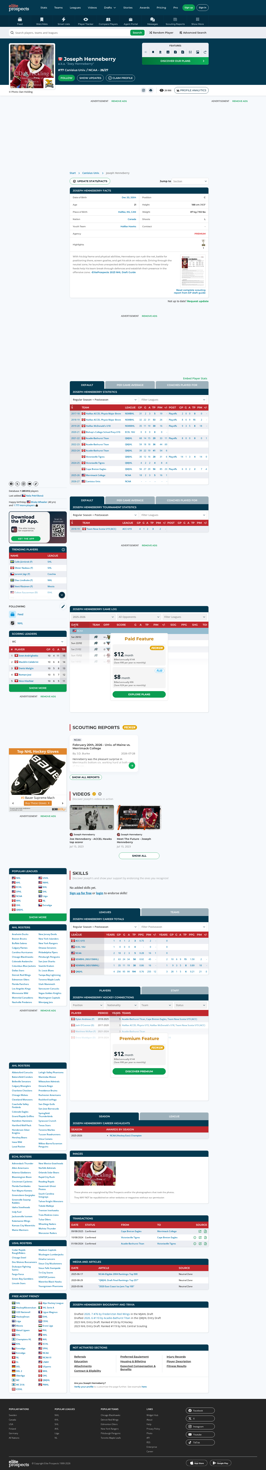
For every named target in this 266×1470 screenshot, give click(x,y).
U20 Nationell (23, 1312)
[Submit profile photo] (197, 52)
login (99, 893)
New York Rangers (48, 943)
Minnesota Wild (20, 993)
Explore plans (139, 694)
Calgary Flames (20, 947)
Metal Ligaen (23, 1330)
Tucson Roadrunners (49, 1134)
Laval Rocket (18, 1146)
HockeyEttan (22, 1316)
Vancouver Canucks (49, 988)
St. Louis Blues (46, 970)
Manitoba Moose (47, 1076)
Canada (132, 219)
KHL (45, 887)
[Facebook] (11, 483)
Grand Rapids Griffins (23, 1116)
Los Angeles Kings (21, 988)
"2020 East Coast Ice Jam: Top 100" (116, 1286)
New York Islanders (49, 938)
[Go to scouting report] (132, 765)
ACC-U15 (127, 528)
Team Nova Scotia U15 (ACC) (101, 528)
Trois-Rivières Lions (49, 1214)
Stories (127, 7)
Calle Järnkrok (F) (23, 561)
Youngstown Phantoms (51, 1286)
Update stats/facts (92, 181)
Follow (66, 78)
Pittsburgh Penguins (49, 956)
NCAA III (47, 1357)
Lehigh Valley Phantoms (51, 1072)
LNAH (46, 1362)
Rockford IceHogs (48, 1099)
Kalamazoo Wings (21, 1220)
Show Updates (90, 78)
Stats (44, 7)
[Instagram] (23, 483)
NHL (50, 580)
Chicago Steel (19, 1257)
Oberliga (20, 1375)
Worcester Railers (48, 1233)
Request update (198, 301)
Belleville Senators (21, 1081)
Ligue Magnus (50, 1312)
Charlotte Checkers (22, 1090)
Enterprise (152, 1446)
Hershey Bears (19, 1137)
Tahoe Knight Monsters (51, 1201)
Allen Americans (20, 1168)
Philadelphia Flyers (48, 952)
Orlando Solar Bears (49, 1172)
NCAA (92, 70)
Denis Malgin (26, 668)
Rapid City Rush (47, 1177)
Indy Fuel (16, 1211)
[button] (197, 21)
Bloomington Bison (22, 1177)
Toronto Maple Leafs (49, 979)
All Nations (14, 1437)
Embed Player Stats (195, 378)
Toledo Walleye (46, 1205)
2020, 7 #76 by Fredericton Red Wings (107, 1314)
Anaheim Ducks (20, 934)
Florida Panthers (20, 984)
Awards (144, 7)
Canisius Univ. (75, 70)
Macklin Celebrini (28, 662)
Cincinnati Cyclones (22, 1181)
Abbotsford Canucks (22, 1072)
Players (105, 990)
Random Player (163, 32)
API (148, 1437)
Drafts (108, 7)
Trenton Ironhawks (49, 1210)
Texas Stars (45, 1125)
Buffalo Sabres (19, 943)
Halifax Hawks (128, 226)
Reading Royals (46, 1181)
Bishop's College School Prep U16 (103, 432)
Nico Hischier (26, 681)
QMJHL (19, 909)
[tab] (87, 385)
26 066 (167, 90)
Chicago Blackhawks (22, 956)
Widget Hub (152, 1415)
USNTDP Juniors (47, 1277)
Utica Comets (45, 1138)
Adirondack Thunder (22, 1163)
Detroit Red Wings (21, 975)
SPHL (19, 891)
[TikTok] (35, 483)
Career (150, 1451)
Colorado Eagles (20, 1111)
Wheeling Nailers (47, 1224)
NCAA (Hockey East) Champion (126, 1135)
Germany (13, 1433)
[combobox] (77, 32)
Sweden (13, 1415)
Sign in (202, 7)
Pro (175, 7)
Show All (139, 855)
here (144, 1386)
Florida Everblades (21, 1186)
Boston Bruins (19, 938)
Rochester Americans (50, 1095)
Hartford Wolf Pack (21, 1125)
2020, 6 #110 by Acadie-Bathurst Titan (107, 1318)
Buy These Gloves (36, 803)
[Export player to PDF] (182, 52)
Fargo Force (18, 1274)
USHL (45, 878)
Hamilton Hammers (22, 1120)
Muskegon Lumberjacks (51, 1254)
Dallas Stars (18, 970)
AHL (18, 882)
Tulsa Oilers (45, 1219)
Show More (38, 688)
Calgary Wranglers (21, 1086)
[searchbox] (77, 32)
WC (18, 1380)
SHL (50, 561)
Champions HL (23, 1339)
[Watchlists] (153, 52)
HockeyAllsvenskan (26, 1307)
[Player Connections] (160, 52)
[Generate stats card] (168, 52)
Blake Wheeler (39, 502)
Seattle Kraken (46, 965)
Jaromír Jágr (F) (22, 574)
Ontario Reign (46, 1086)
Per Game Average (130, 385)
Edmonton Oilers (20, 979)
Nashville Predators (22, 1002)
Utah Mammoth (47, 984)
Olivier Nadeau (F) (24, 567)
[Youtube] (29, 483)
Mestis (51, 586)
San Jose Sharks (47, 961)
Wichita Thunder (47, 1228)
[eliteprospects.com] (19, 7)
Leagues (75, 7)
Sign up (189, 7)
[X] (17, 483)
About (149, 1419)
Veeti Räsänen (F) (24, 586)
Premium (200, 233)
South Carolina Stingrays (46, 1195)
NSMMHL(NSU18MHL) (87, 965)
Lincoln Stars (19, 1283)
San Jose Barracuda (49, 1108)
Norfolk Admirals (47, 1168)
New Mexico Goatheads (51, 1163)
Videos (92, 7)
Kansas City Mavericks (23, 1225)
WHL (18, 900)
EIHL (45, 1316)
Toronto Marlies (47, 1129)
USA (11, 1424)
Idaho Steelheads (21, 1207)
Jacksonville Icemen (22, 1216)
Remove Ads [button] (240, 101)
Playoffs (173, 413)
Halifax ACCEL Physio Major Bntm (103, 413)
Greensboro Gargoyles (23, 1195)
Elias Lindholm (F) (24, 580)
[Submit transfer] (205, 52)
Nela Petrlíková (34, 495)
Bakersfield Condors (22, 1076)
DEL (18, 1366)
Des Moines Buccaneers (24, 1262)
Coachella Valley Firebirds (20, 1106)
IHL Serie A (48, 1307)
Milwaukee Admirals (49, 1081)
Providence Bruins (48, 1090)
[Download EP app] (38, 527)
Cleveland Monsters (22, 1099)
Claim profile (123, 78)
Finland (12, 1428)
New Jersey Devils (48, 934)
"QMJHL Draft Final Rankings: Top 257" (118, 1280)
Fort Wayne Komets (22, 1190)
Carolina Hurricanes (22, 952)
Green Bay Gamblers (22, 1278)
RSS (148, 1442)
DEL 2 (19, 1371)
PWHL (46, 1384)
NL (44, 900)
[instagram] (143, 90)
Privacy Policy (153, 1428)
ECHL (19, 887)
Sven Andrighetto (28, 655)
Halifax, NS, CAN (127, 212)
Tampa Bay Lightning (50, 975)
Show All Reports (86, 777)
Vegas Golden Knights (50, 993)
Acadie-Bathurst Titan (97, 438)
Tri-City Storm (46, 1272)
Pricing (161, 7)
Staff (175, 990)
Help (149, 1424)
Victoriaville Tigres (95, 456)
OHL (18, 905)
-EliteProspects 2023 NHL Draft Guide (113, 272)
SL (17, 1362)
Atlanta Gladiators (21, 1172)
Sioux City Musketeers (50, 1263)
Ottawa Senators (47, 947)
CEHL (45, 1321)
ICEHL (19, 1389)
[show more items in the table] (62, 595)
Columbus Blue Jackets (24, 965)
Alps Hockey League (53, 1303)
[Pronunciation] (145, 52)
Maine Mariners (20, 1230)
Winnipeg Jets (46, 1002)
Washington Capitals (49, 997)
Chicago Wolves (20, 1095)
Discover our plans (175, 61)
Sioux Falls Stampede (49, 1268)
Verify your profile (83, 1386)
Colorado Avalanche (22, 961)
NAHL (46, 882)
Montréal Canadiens (22, 997)
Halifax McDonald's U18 (98, 425)
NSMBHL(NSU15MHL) (87, 959)
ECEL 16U (130, 432)
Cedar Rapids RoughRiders (19, 1251)
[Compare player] (190, 52)
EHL (18, 1334)
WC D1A (20, 1384)
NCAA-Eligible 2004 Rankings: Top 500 (118, 1274)
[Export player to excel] (175, 52)
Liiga (45, 896)
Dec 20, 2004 (129, 197)
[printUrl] (151, 90)
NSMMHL (130, 425)
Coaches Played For (182, 385)
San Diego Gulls (47, 1104)
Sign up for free (81, 893)
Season (104, 1116)
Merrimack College (95, 475)
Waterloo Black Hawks (50, 1281)
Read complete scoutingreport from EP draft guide (190, 291)
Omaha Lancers (47, 1259)
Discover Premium (139, 1071)
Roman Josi (25, 674)
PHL (45, 1330)
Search (137, 32)
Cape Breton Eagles (96, 469)
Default (87, 385)
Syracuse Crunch (47, 1120)
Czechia (52, 574)
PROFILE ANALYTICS (193, 90)
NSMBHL (129, 413)
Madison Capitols (47, 1249)
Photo (149, 1433)
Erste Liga (48, 1325)
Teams (58, 7)
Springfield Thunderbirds (46, 1115)
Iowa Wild (17, 1142)
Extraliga (47, 905)
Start (73, 173)
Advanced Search (194, 32)
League (174, 1116)
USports (47, 1366)
